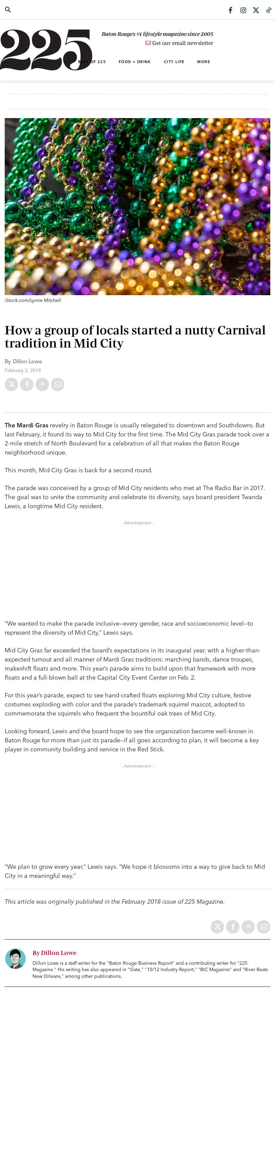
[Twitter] (256, 10)
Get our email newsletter (182, 43)
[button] (27, 10)
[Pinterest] (42, 384)
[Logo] (27, 50)
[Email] (57, 384)
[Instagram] (243, 10)
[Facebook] (230, 10)
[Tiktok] (268, 10)
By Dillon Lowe (54, 953)
